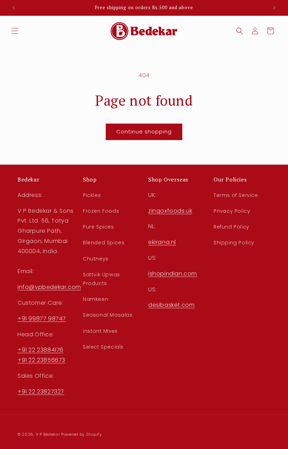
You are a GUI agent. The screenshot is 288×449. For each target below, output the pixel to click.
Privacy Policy (232, 210)
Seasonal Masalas (108, 314)
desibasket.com (171, 305)
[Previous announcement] (13, 7)
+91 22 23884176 (41, 350)
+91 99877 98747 (42, 319)
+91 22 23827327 (41, 392)
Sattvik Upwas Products (101, 279)
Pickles (92, 195)
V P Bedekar (48, 434)
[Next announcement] (274, 7)
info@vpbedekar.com (49, 287)
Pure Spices (98, 226)
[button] (14, 31)
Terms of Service (236, 195)
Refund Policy (231, 226)
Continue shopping (144, 131)
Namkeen (95, 299)
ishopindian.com (172, 274)
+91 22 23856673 (41, 360)
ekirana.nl (162, 242)
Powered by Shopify (81, 434)
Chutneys (96, 258)
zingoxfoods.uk (170, 211)
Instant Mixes (100, 331)
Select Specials (103, 346)
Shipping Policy (234, 242)
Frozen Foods (101, 210)
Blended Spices (103, 242)
